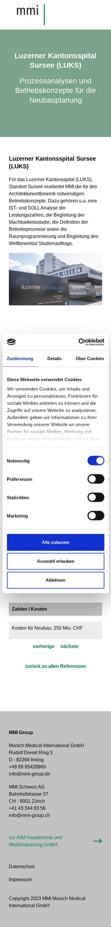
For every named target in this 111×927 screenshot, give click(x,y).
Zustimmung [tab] (20, 358)
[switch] (95, 479)
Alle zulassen (55, 542)
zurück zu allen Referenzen (55, 666)
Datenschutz (22, 866)
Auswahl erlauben (55, 561)
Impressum (20, 879)
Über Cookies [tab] (90, 358)
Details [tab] (54, 358)
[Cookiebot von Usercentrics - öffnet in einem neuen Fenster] (79, 342)
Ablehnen (55, 580)
